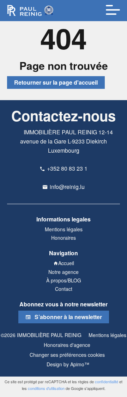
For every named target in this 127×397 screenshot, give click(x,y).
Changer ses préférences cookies (67, 354)
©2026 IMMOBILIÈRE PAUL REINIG (41, 334)
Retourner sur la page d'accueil (56, 82)
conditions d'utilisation (46, 388)
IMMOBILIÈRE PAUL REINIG (60, 132)
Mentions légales (107, 334)
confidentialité (106, 381)
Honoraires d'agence (67, 344)
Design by (67, 364)
